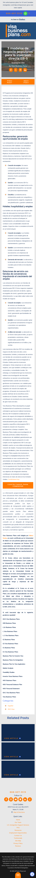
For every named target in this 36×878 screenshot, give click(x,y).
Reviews (18, 846)
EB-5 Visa (11, 709)
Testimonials (18, 838)
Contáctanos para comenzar (18, 485)
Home (18, 820)
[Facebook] (6, 799)
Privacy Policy (18, 843)
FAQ (18, 827)
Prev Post (9, 82)
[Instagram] (11, 799)
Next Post (26, 82)
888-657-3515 (14, 13)
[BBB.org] (30, 799)
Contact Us (18, 835)
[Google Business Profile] (20, 799)
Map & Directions (19, 812)
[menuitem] (18, 819)
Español (10, 706)
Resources (18, 830)
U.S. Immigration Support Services (18, 825)
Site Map (18, 841)
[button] (32, 874)
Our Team (18, 822)
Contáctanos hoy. (14, 479)
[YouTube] (16, 799)
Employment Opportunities (18, 833)
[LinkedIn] (25, 799)
